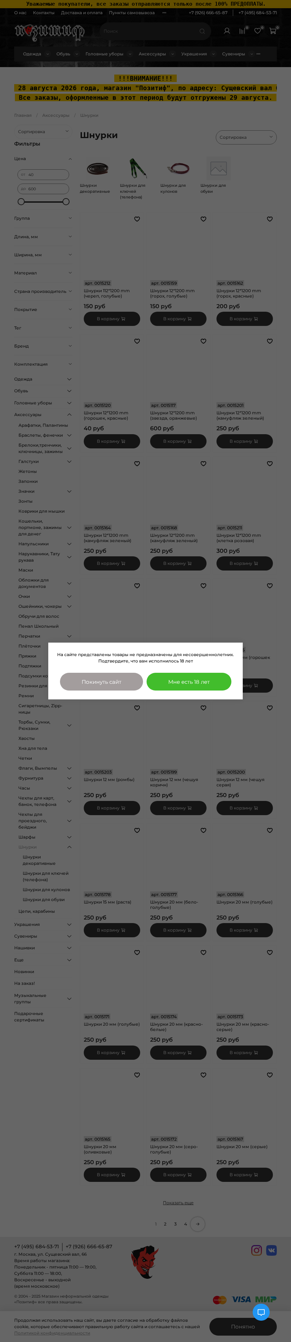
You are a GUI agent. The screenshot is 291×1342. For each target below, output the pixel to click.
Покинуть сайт (101, 681)
